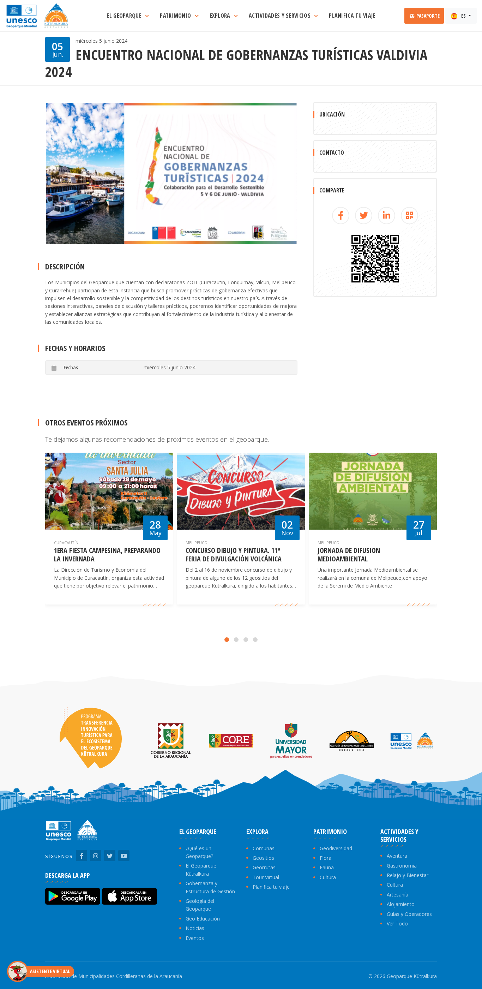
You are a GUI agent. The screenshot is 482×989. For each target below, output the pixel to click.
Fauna (327, 867)
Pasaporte (427, 15)
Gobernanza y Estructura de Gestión (210, 887)
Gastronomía (402, 865)
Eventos (195, 938)
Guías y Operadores (409, 914)
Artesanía (397, 894)
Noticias (195, 928)
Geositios (263, 857)
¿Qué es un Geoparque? (199, 852)
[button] (226, 640)
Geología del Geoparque (200, 905)
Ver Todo (397, 923)
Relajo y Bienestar (407, 875)
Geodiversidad (336, 848)
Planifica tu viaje (271, 886)
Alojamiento (401, 904)
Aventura (397, 855)
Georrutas (264, 867)
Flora (325, 857)
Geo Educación (203, 918)
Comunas (264, 848)
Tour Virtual (266, 877)
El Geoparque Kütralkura (201, 869)
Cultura (328, 877)
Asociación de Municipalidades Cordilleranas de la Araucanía (113, 976)
